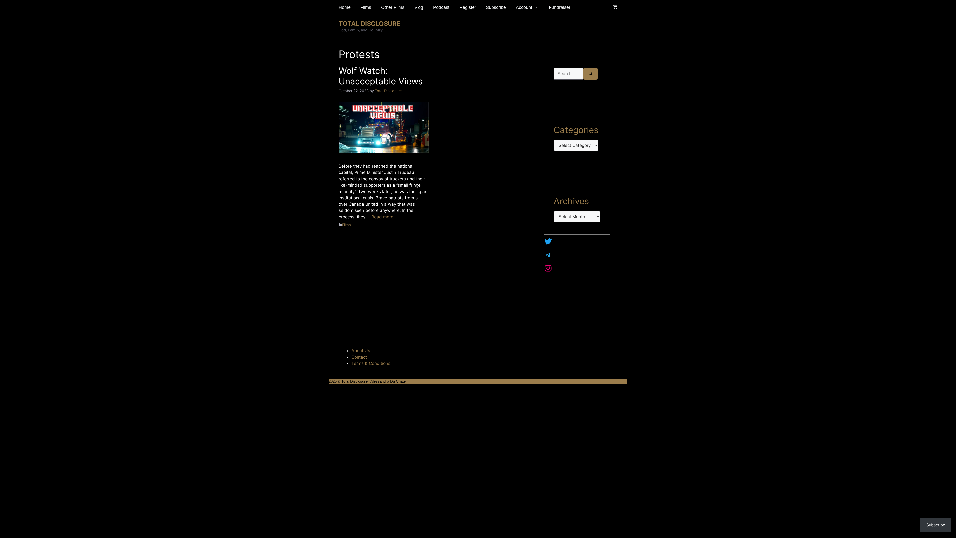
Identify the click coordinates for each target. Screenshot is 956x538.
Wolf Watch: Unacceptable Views (381, 76)
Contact (359, 357)
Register (467, 7)
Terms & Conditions (370, 363)
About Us (360, 350)
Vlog (418, 7)
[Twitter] (548, 241)
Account (524, 7)
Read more (382, 216)
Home (345, 7)
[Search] (590, 74)
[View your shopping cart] (615, 7)
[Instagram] (548, 268)
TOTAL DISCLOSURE (369, 23)
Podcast (441, 7)
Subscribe (496, 7)
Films (365, 7)
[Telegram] (548, 254)
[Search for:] (568, 74)
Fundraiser (559, 7)
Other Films (392, 7)
